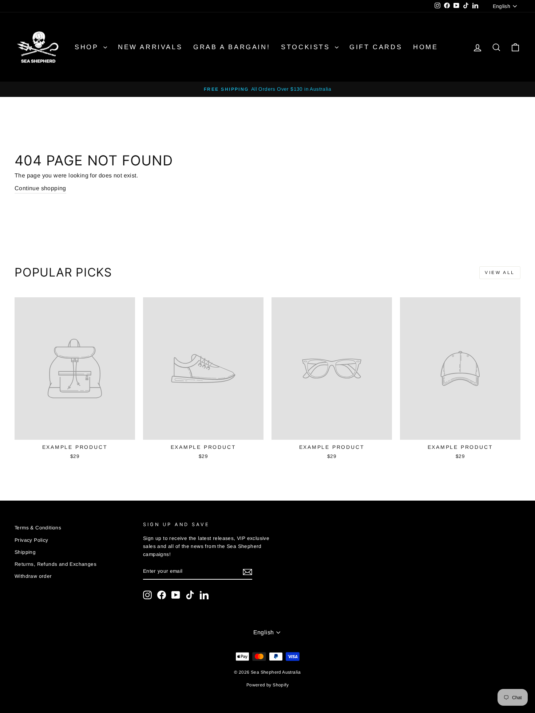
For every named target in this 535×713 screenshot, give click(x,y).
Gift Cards (375, 47)
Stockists (307, 47)
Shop (88, 47)
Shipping (25, 552)
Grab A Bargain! (231, 47)
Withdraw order (33, 576)
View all (500, 272)
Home (425, 47)
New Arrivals (150, 47)
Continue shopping (40, 188)
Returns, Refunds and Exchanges (55, 564)
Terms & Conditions (38, 527)
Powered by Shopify (267, 684)
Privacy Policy (31, 540)
